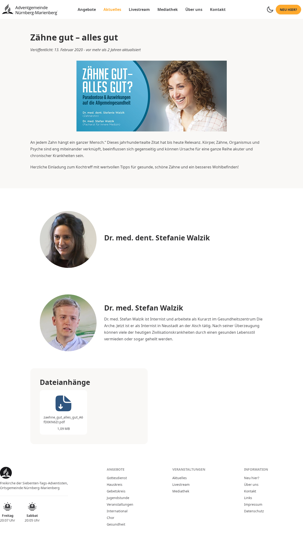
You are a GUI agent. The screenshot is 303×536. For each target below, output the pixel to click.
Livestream (139, 9)
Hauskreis (114, 484)
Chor (110, 517)
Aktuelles (112, 9)
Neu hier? (251, 478)
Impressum (253, 504)
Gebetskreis (116, 491)
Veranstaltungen (120, 504)
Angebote (87, 9)
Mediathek (167, 9)
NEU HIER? (288, 9)
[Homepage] (30, 9)
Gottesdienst (117, 478)
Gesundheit (116, 524)
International (117, 511)
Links (248, 497)
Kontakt (218, 9)
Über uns (193, 9)
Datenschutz (254, 511)
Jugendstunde (118, 497)
